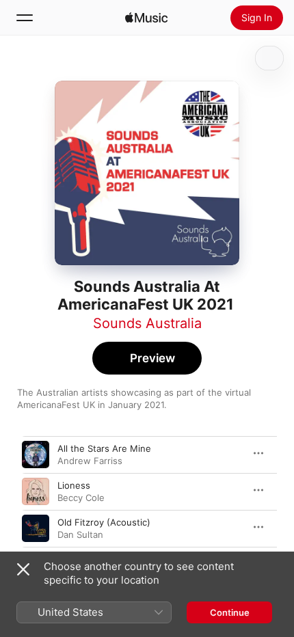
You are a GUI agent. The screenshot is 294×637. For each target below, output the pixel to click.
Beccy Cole (81, 497)
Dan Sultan (80, 534)
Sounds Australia (147, 323)
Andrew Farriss (89, 460)
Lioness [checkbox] (73, 485)
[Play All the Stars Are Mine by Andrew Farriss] (35, 454)
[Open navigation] (25, 18)
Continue (230, 612)
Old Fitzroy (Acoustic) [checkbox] (103, 522)
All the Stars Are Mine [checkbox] (104, 448)
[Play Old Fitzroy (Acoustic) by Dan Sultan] (35, 528)
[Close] (23, 569)
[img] (146, 18)
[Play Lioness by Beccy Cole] (35, 491)
